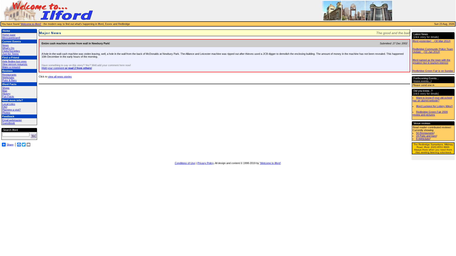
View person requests (14, 64)
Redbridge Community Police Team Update (433, 47)
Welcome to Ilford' (31, 24)
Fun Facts (8, 96)
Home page (8, 34)
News (5, 45)
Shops (6, 88)
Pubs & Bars (9, 80)
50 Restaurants (425, 133)
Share (10, 144)
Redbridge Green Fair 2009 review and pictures (430, 113)
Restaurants (9, 74)
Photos (6, 112)
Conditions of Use (185, 163)
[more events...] (422, 81)
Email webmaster (12, 120)
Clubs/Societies (11, 51)
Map (4, 90)
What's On (8, 48)
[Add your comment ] (67, 68)
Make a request (11, 67)
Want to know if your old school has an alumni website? (432, 99)
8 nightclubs (423, 138)
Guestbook (8, 123)
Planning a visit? (11, 109)
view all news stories (60, 76)
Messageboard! (11, 37)
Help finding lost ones (14, 61)
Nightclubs (8, 77)
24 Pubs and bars (426, 135)
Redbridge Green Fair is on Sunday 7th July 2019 (433, 69)
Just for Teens (10, 53)
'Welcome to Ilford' (270, 163)
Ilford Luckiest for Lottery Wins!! (434, 106)
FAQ (4, 106)
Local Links (8, 104)
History (6, 93)
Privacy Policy (205, 163)
